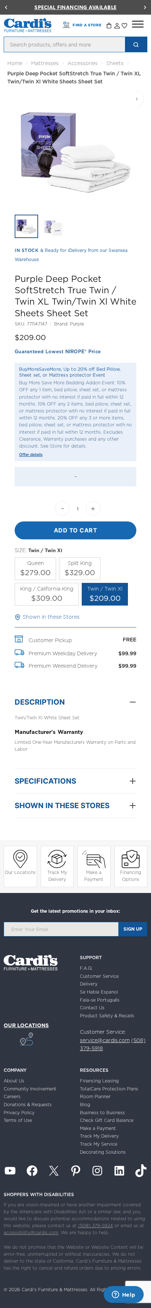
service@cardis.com (105, 1040)
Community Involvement (30, 1089)
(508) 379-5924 (95, 1225)
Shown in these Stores (51, 617)
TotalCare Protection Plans (109, 1089)
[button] (6, 7)
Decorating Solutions (103, 1152)
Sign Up (133, 929)
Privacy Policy (19, 1112)
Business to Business (102, 1112)
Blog (85, 1104)
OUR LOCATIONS (26, 1025)
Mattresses (45, 63)
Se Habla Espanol (99, 992)
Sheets (115, 63)
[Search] (136, 44)
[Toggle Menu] (138, 24)
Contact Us (92, 1007)
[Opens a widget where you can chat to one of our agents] (123, 1295)
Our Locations (20, 872)
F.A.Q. (86, 968)
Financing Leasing (99, 1081)
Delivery (88, 984)
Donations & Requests (28, 1104)
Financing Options (130, 875)
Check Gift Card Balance (106, 1120)
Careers (12, 1096)
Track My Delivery (57, 875)
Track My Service (98, 1144)
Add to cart (75, 530)
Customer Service (99, 976)
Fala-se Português (99, 1000)
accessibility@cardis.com (31, 1232)
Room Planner (95, 1096)
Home (14, 63)
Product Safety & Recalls (107, 1016)
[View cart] (110, 26)
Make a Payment (93, 875)
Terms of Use (18, 1120)
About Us (14, 1081)
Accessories (82, 63)
